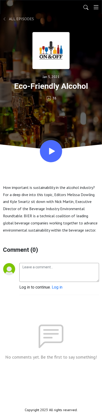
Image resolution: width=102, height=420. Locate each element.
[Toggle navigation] (96, 7)
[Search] (85, 7)
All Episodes (21, 18)
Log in (57, 287)
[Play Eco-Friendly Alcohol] (51, 151)
